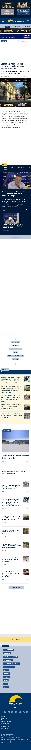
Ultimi (5, 167)
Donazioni (4, 725)
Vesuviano (27, 26)
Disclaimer (4, 720)
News (12, 167)
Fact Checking (5, 728)
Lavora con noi (5, 726)
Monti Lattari (17, 26)
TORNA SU (15, 639)
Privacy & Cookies (6, 721)
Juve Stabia (21, 167)
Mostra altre (16, 587)
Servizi (3, 716)
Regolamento (5, 723)
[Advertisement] (15, 53)
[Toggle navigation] (3, 21)
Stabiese (7, 26)
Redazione (4, 718)
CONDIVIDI (22, 41)
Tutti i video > (15, 237)
